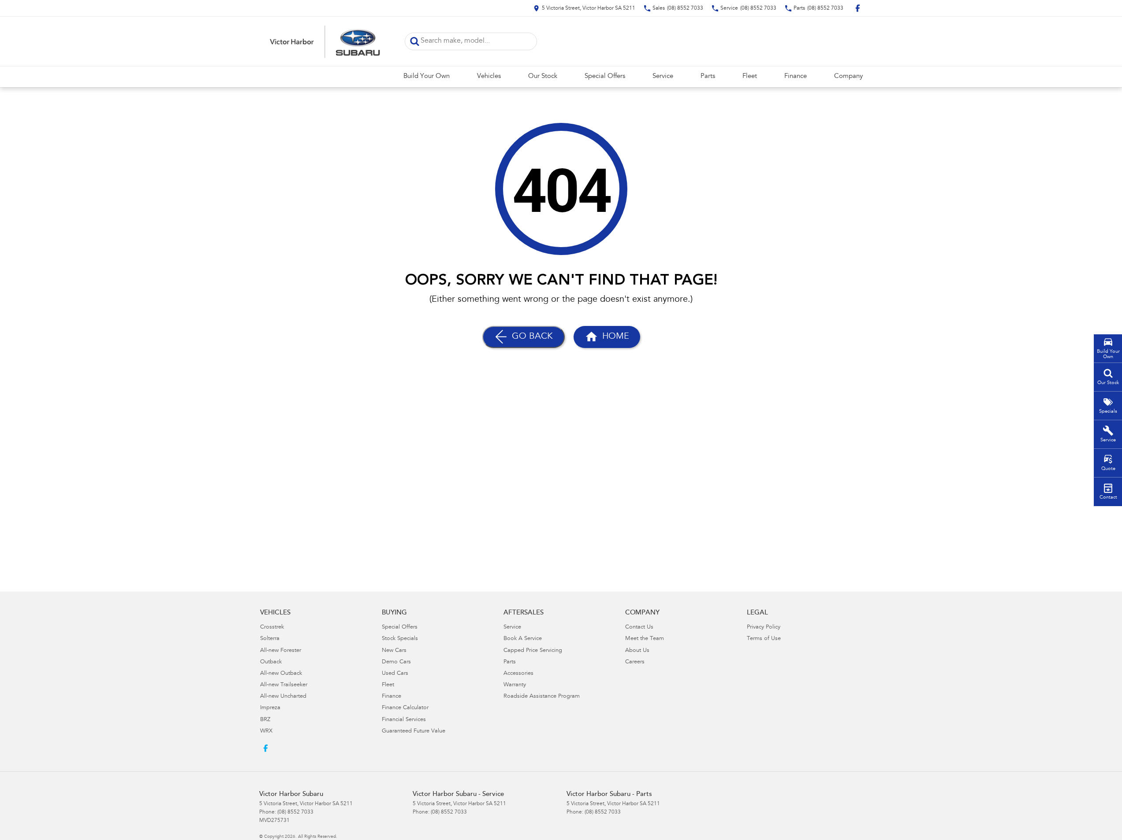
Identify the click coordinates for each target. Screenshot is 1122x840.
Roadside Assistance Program (541, 696)
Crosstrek (272, 627)
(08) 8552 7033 (295, 812)
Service (662, 76)
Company (848, 76)
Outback (271, 662)
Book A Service (522, 639)
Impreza (270, 708)
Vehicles (489, 76)
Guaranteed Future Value (413, 731)
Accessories (518, 674)
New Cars (394, 651)
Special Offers (605, 76)
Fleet (749, 76)
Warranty (514, 685)
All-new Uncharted (283, 696)
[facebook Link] (857, 8)
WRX (266, 731)
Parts (708, 76)
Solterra (270, 639)
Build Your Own (426, 76)
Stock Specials (400, 639)
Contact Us (639, 627)
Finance (795, 76)
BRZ (265, 720)
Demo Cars (396, 662)
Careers (635, 662)
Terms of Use (764, 639)
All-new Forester (280, 651)
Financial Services (404, 720)
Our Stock (542, 76)
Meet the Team (644, 639)
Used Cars (395, 674)
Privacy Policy (763, 627)
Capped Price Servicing (532, 651)
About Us (637, 651)
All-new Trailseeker (283, 685)
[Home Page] (325, 41)
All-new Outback (281, 674)
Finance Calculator (405, 708)
